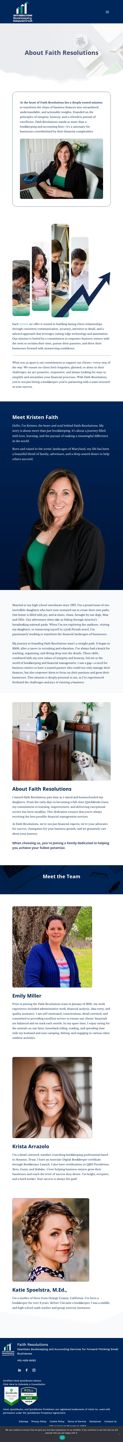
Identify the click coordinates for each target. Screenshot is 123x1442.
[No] (119, 1434)
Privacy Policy (38, 1421)
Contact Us (110, 1421)
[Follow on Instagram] (34, 1370)
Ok (62, 1437)
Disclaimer (95, 1421)
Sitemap (23, 1421)
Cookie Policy (57, 1421)
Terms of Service (77, 1421)
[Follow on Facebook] (27, 1370)
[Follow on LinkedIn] (19, 1370)
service (23, 324)
